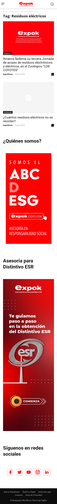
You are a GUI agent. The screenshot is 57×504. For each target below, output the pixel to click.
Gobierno (7, 54)
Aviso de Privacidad (34, 495)
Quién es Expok (28, 492)
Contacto (19, 495)
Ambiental (8, 112)
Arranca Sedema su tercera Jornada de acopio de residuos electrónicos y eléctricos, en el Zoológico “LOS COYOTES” (28, 64)
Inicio (5, 11)
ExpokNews (8, 74)
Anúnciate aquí (44, 492)
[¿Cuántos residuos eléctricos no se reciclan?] (28, 98)
